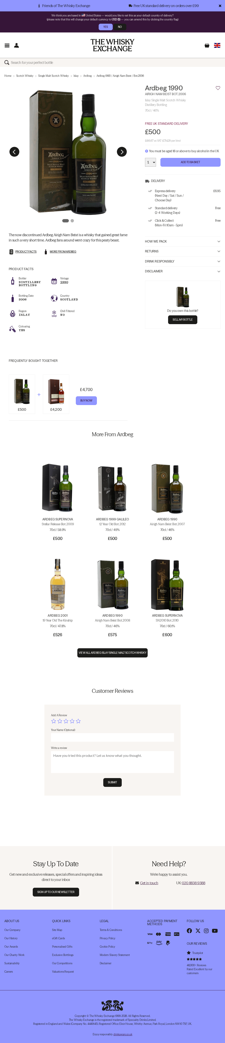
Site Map (57, 930)
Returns (152, 251)
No (120, 27)
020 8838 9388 (193, 883)
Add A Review (59, 715)
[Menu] (6, 45)
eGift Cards (58, 938)
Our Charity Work (14, 955)
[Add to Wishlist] (218, 88)
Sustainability (12, 963)
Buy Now (86, 400)
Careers (8, 971)
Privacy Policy (107, 938)
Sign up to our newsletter (55, 892)
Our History (11, 938)
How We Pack (156, 241)
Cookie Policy (107, 946)
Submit (112, 782)
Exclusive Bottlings (62, 955)
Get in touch (149, 883)
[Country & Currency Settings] (217, 45)
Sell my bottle (183, 319)
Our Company (12, 930)
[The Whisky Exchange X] (198, 930)
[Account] (16, 45)
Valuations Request (63, 971)
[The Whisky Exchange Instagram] (206, 930)
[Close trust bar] (220, 5)
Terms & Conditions (111, 930)
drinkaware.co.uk (122, 1034)
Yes (105, 27)
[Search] (7, 62)
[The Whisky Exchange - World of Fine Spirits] (112, 45)
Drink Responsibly (159, 261)
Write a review (59, 748)
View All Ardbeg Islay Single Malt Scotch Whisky (112, 652)
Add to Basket (190, 162)
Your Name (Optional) (63, 730)
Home (7, 75)
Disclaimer (154, 271)
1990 (64, 282)
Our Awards (11, 946)
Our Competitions (62, 963)
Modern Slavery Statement (115, 955)
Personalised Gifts (62, 946)
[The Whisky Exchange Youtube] (215, 930)
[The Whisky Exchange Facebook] (189, 930)
